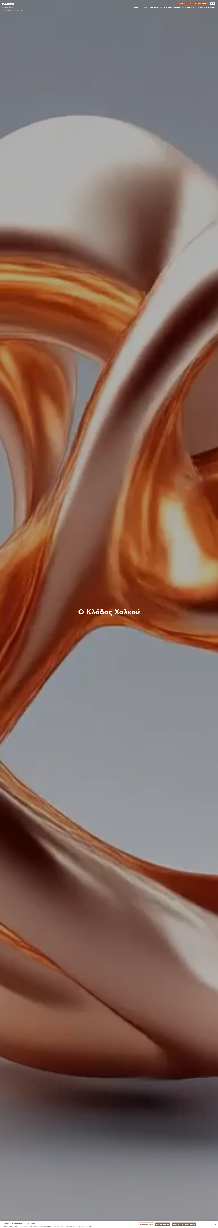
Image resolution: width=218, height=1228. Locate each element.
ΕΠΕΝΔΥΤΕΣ (182, 3)
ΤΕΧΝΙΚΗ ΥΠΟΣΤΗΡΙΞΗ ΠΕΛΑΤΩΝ (198, 3)
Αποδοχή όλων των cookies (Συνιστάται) (184, 1224)
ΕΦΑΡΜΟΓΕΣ (154, 7)
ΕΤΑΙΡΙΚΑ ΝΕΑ (200, 7)
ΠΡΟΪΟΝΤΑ (145, 7)
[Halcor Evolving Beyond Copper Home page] (8, 7)
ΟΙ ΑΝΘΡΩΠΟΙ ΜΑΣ (174, 7)
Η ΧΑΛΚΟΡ (137, 7)
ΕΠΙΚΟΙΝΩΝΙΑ (210, 7)
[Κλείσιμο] (215, 1224)
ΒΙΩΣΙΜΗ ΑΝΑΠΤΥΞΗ (188, 7)
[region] (109, 1224)
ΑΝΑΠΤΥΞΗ (163, 7)
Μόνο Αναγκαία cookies (162, 1224)
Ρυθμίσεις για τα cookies (146, 1224)
